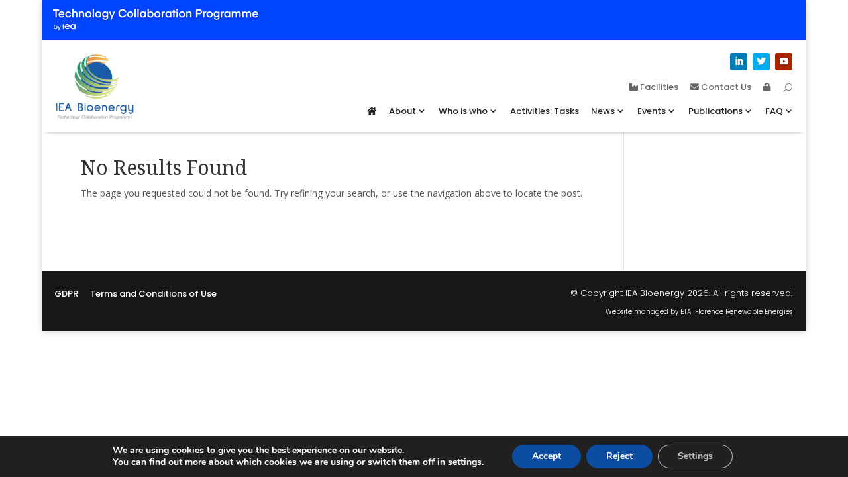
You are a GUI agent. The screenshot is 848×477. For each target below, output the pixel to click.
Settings (695, 456)
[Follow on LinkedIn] (738, 61)
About (402, 111)
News (603, 111)
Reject (619, 456)
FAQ (774, 111)
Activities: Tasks (544, 111)
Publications (715, 111)
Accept (546, 456)
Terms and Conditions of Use (153, 295)
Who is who (463, 111)
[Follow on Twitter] (761, 61)
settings (465, 462)
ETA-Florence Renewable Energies (736, 312)
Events (651, 111)
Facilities (658, 88)
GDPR (66, 295)
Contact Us (725, 88)
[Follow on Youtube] (783, 61)
